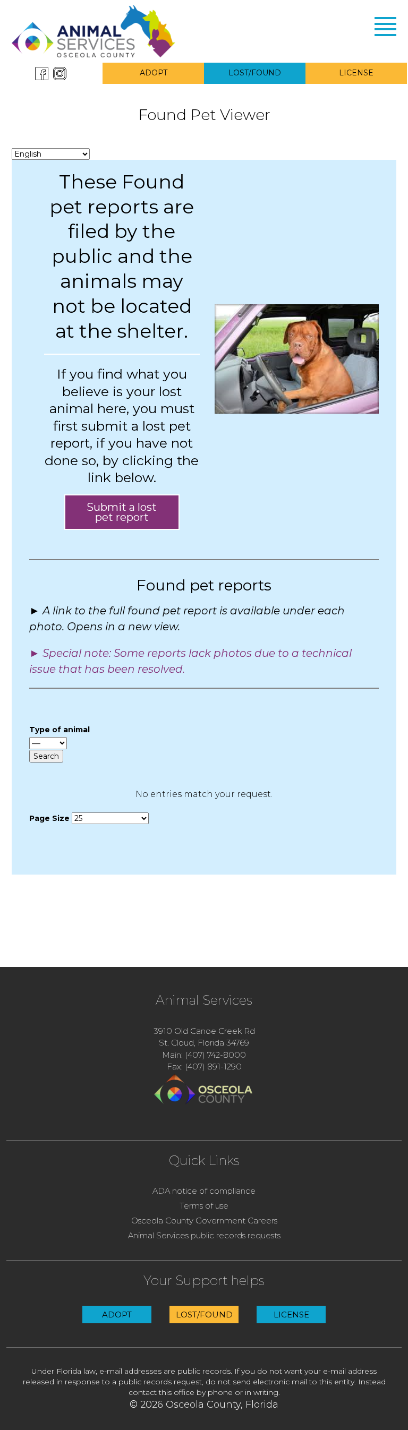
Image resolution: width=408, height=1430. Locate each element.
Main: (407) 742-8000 (204, 1055)
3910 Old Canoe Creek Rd (204, 1031)
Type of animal (59, 729)
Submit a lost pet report (122, 512)
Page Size (49, 818)
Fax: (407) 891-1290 (204, 1066)
